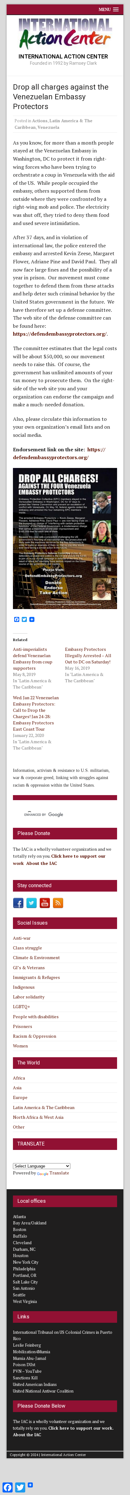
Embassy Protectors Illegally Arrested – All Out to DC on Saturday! (88, 655)
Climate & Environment (36, 957)
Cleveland (22, 1242)
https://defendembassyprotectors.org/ (60, 333)
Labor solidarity (28, 997)
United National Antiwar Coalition (43, 1391)
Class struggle (27, 948)
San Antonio (24, 1288)
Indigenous (24, 987)
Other (19, 1127)
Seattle (19, 1295)
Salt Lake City (25, 1282)
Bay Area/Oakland (29, 1223)
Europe (20, 1097)
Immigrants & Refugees (36, 977)
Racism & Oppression (34, 1036)
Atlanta (19, 1216)
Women (20, 1046)
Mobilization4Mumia (31, 1352)
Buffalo (20, 1236)
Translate (59, 1173)
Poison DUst (24, 1364)
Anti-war (22, 938)
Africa (19, 1078)
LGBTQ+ (21, 1006)
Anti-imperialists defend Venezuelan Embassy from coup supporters (32, 658)
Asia (17, 1088)
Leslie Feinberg (27, 1345)
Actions (40, 121)
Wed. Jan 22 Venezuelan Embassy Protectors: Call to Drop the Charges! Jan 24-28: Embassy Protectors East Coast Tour (36, 713)
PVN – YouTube (27, 1371)
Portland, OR (24, 1275)
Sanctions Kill (25, 1378)
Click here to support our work (80, 1428)
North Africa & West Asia (38, 1117)
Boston (19, 1229)
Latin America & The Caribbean (43, 1107)
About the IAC (41, 863)
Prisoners (22, 1026)
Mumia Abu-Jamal (29, 1358)
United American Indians (35, 1384)
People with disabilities (36, 1017)
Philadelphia (24, 1269)
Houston (20, 1255)
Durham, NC (24, 1249)
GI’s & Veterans (29, 967)
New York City (25, 1262)
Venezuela (48, 127)
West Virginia (25, 1301)
